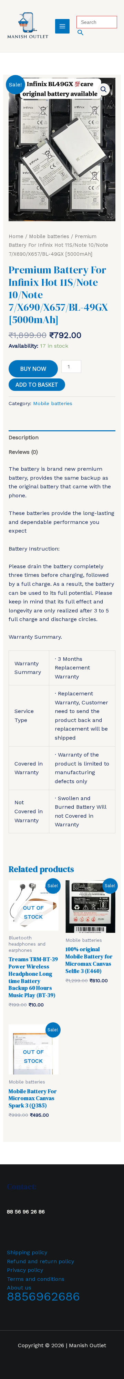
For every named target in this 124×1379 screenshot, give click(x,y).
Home (16, 236)
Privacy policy (25, 1270)
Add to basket (37, 384)
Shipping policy (27, 1252)
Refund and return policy (40, 1261)
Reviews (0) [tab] (23, 452)
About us (19, 1287)
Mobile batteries (49, 236)
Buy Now (33, 369)
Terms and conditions (35, 1279)
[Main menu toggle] (62, 26)
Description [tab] (24, 437)
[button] (96, 32)
